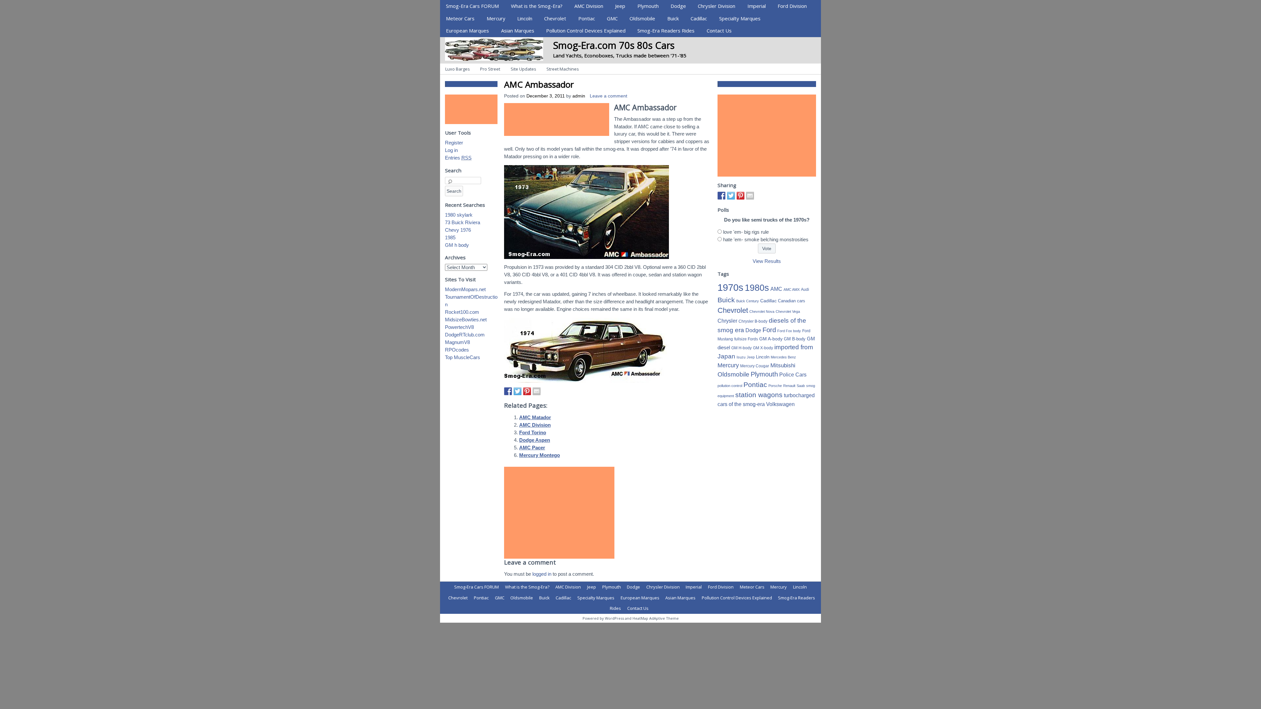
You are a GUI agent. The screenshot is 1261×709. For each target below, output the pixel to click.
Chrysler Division (716, 6)
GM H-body (741, 348)
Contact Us (719, 30)
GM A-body (771, 338)
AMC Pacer (532, 447)
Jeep (620, 6)
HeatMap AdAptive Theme (655, 618)
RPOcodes (457, 350)
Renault (789, 386)
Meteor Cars (460, 18)
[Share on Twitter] (517, 391)
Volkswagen (780, 404)
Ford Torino (532, 432)
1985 (450, 237)
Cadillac (699, 18)
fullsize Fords (746, 339)
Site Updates (523, 69)
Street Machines (562, 69)
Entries (458, 158)
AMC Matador (535, 417)
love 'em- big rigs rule (746, 232)
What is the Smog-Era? (537, 6)
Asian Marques (517, 30)
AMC (776, 289)
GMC (612, 18)
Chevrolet (555, 18)
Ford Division (792, 6)
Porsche (775, 386)
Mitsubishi (782, 365)
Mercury (496, 18)
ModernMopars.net (465, 289)
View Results (767, 261)
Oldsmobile (642, 18)
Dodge (678, 6)
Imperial (756, 6)
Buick (673, 18)
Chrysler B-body (753, 321)
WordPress (614, 618)
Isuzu (741, 357)
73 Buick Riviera (462, 222)
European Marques (467, 30)
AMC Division (588, 6)
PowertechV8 (459, 327)
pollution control (730, 386)
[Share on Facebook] (508, 391)
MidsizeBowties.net (466, 319)
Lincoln (524, 18)
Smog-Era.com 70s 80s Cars (614, 45)
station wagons (759, 395)
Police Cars (793, 374)
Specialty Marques (740, 18)
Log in (451, 150)
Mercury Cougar (754, 366)
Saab (801, 386)
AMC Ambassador (539, 84)
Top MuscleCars (462, 357)
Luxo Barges (457, 69)
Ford (769, 329)
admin (578, 96)
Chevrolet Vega (788, 311)
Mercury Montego (539, 455)
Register (454, 142)
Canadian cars (791, 300)
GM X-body (763, 348)
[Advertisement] (556, 119)
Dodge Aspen (534, 440)
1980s (757, 288)
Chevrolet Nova (761, 311)
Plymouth (648, 6)
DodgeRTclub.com (465, 334)
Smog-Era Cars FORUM (472, 6)
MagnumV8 (457, 342)
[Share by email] (537, 391)
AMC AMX (792, 289)
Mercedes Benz (783, 357)
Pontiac (586, 18)
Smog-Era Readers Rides (666, 30)
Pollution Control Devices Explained (586, 30)
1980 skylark (459, 215)
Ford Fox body (789, 331)
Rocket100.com (462, 312)
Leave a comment (608, 96)
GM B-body (795, 338)
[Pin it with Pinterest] (527, 391)
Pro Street (490, 69)
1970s (730, 287)
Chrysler (727, 321)
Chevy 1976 (458, 230)
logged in (541, 574)
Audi (805, 289)
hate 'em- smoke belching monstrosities (765, 239)
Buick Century (747, 301)
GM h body (457, 245)
